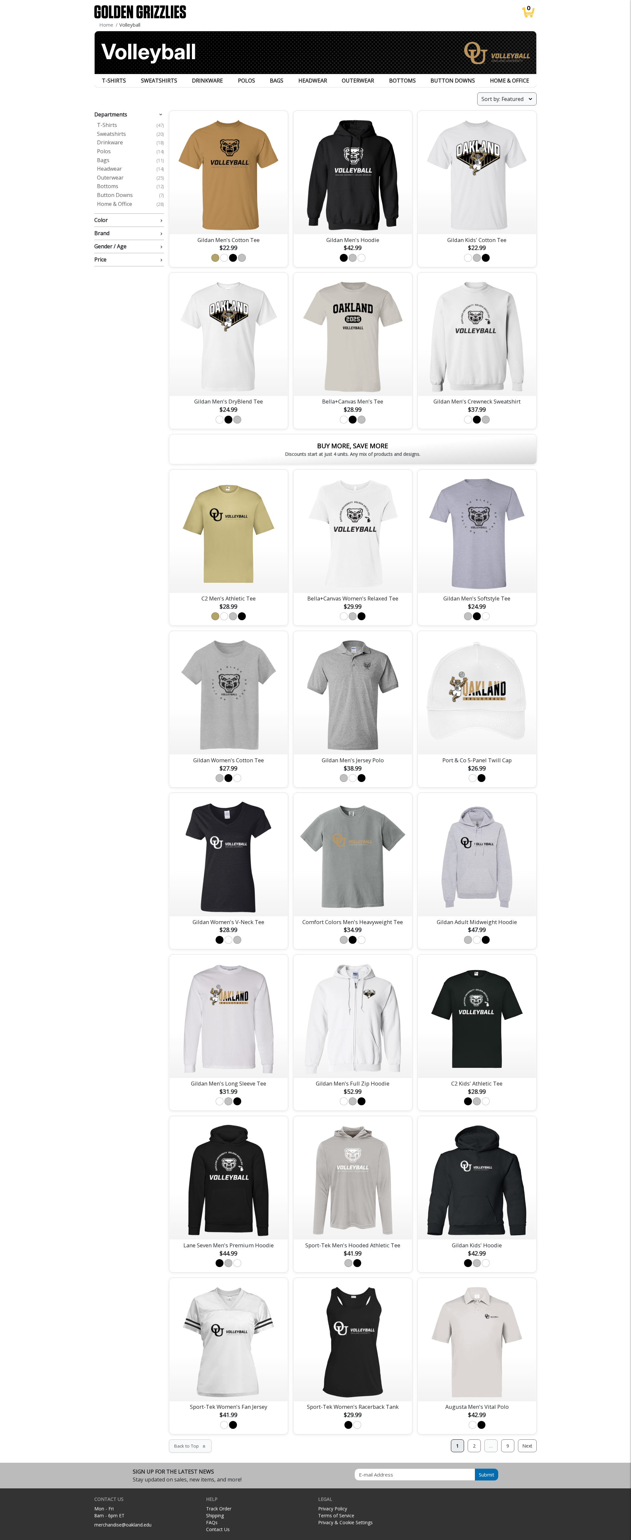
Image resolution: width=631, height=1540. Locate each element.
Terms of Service (336, 1515)
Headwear (312, 80)
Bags (276, 80)
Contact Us (218, 1529)
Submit (486, 1474)
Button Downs (453, 80)
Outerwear (358, 80)
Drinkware (207, 80)
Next (527, 1446)
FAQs (212, 1522)
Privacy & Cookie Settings (345, 1522)
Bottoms (402, 80)
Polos (246, 80)
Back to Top (190, 1446)
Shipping (215, 1515)
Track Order (218, 1508)
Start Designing (228, 221)
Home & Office (509, 80)
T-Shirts (114, 80)
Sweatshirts (159, 80)
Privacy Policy (332, 1508)
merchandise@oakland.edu (123, 1525)
